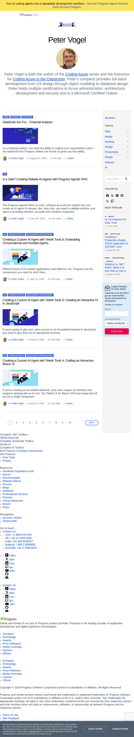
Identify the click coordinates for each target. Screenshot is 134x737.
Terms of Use (10, 715)
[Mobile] (117, 136)
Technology (9, 637)
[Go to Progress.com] (8, 620)
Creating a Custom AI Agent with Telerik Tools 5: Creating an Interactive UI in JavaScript (50, 301)
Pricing (6, 460)
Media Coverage (12, 646)
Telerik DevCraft (9, 437)
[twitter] (112, 195)
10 (70, 422)
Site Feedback (11, 718)
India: (19, 541)
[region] (67, 729)
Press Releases (12, 643)
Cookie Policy (35, 731)
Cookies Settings (120, 729)
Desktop (27, 117)
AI (5, 174)
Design (109, 146)
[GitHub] (6, 574)
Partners (8, 497)
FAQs (6, 507)
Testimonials (10, 521)
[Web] (117, 131)
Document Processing (39, 234)
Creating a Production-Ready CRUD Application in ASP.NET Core (116, 241)
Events (7, 503)
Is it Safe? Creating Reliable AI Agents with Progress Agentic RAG (45, 179)
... (77, 422)
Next (91, 422)
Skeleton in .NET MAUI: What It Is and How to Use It (115, 267)
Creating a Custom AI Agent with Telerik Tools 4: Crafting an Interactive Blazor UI (48, 362)
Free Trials (9, 457)
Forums (7, 484)
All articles (110, 117)
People (109, 157)
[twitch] (112, 201)
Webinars (8, 490)
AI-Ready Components (29, 450)
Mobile (15, 117)
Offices (7, 653)
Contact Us (9, 531)
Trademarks (115, 698)
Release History (12, 481)
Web (6, 117)
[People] (117, 157)
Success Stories (12, 517)
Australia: (21, 547)
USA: (18, 534)
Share (70, 158)
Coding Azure (76, 74)
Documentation (11, 477)
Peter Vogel (18, 158)
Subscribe (116, 331)
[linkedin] (117, 195)
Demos (7, 474)
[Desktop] (117, 142)
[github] (121, 195)
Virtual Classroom (13, 500)
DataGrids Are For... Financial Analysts (27, 122)
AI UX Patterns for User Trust (115, 221)
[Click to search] (126, 178)
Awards (7, 640)
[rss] (107, 201)
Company (8, 633)
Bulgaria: (20, 544)
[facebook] (107, 195)
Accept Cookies (95, 729)
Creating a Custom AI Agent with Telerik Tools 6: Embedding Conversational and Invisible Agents (41, 241)
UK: (18, 538)
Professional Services (15, 494)
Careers (7, 650)
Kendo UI (5, 444)
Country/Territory (112, 319)
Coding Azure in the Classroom (39, 79)
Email (107, 309)
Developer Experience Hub (18, 471)
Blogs (6, 487)
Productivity (16, 234)
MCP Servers (8, 450)
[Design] (117, 147)
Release (109, 162)
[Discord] (6, 577)
